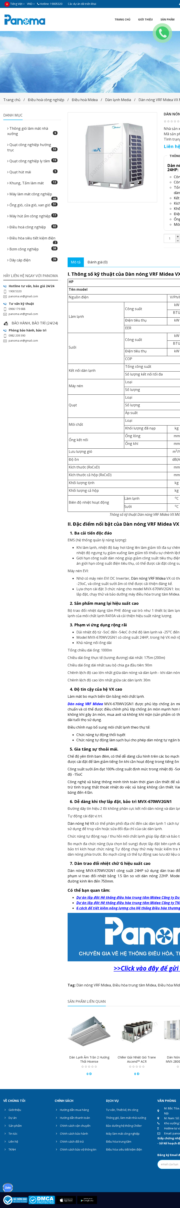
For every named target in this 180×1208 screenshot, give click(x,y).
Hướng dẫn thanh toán (74, 1118)
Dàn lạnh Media (118, 99)
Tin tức (12, 1134)
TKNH (12, 1149)
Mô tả (76, 262)
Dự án (12, 1118)
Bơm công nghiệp (32, 249)
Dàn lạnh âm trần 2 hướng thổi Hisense (89, 1059)
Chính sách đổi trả (71, 1141)
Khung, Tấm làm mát (32, 182)
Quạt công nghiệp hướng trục (31, 147)
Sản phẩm (15, 1126)
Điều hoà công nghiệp (46, 99)
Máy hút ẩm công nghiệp (32, 215)
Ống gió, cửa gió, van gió (32, 204)
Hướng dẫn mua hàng (74, 1110)
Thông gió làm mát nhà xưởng (31, 131)
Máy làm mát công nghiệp (32, 195)
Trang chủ (11, 99)
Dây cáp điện (32, 260)
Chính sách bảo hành (73, 1134)
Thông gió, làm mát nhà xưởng (126, 1118)
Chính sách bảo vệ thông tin (77, 1149)
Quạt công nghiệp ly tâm (32, 160)
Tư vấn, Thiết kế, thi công (122, 1110)
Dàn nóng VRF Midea (93, 985)
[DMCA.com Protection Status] (41, 1200)
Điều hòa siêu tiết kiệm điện (32, 239)
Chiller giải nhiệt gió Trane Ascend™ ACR (137, 1059)
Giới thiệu (14, 1110)
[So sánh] (98, 1049)
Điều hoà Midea (85, 99)
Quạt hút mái (32, 171)
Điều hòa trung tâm (118, 1141)
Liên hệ (13, 1141)
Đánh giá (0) (98, 262)
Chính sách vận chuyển (74, 1126)
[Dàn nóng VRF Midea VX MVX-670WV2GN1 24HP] (112, 157)
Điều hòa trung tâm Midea (134, 985)
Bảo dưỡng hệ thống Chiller (124, 1126)
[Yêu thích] (89, 1049)
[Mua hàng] (80, 1049)
